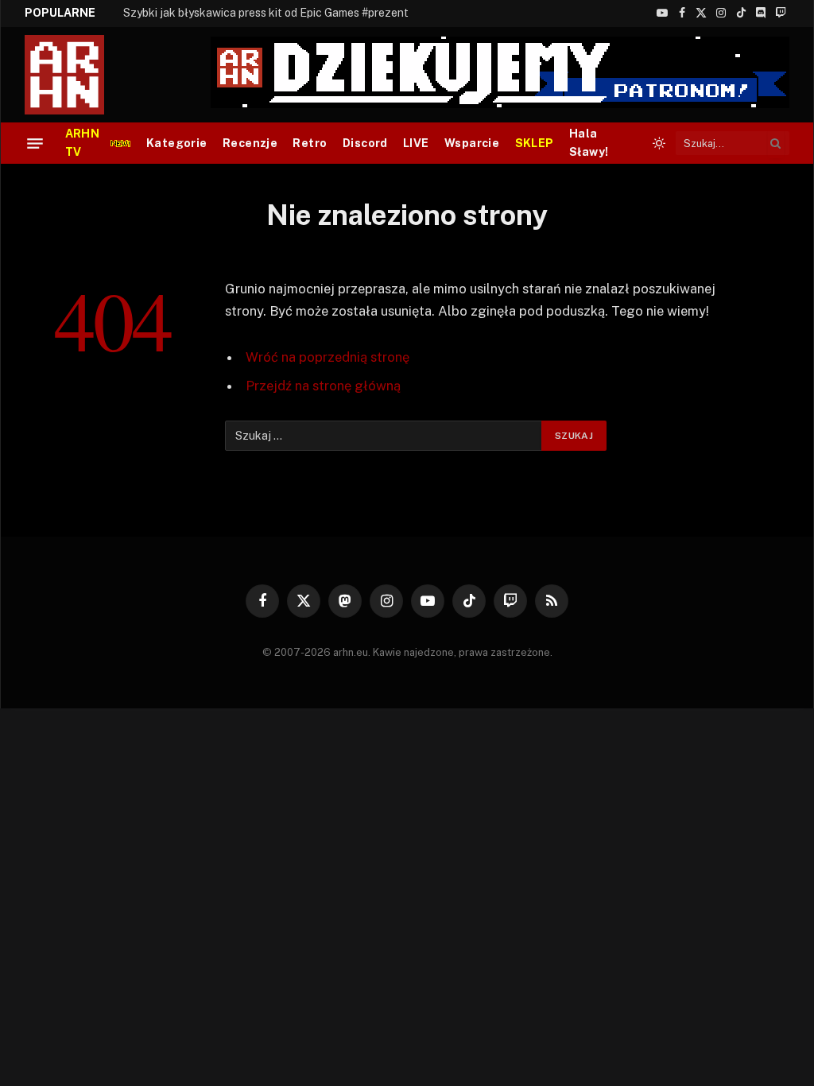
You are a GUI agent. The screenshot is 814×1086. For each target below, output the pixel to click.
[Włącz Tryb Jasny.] (659, 143)
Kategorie (176, 143)
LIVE (416, 143)
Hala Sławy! (589, 142)
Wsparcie (471, 143)
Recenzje (250, 143)
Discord (365, 143)
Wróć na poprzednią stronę (327, 357)
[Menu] (35, 143)
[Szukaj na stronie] (776, 143)
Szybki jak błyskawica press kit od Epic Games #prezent (266, 12)
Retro (310, 143)
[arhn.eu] (75, 74)
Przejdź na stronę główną (323, 386)
